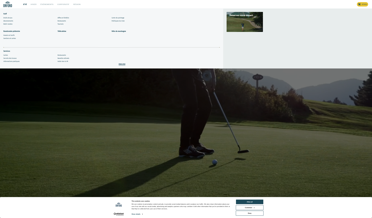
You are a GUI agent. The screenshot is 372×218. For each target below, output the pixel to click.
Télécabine (62, 31)
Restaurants (62, 21)
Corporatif (63, 4)
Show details (136, 214)
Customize (248, 207)
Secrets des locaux (10, 58)
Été (25, 4)
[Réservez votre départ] (258, 25)
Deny (249, 213)
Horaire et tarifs (9, 35)
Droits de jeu (7, 18)
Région (77, 4)
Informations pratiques (11, 61)
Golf (5, 14)
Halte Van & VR (63, 61)
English (122, 64)
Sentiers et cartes (9, 38)
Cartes (5, 55)
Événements (46, 4)
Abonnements (8, 21)
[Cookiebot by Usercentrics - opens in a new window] (118, 214)
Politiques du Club (118, 21)
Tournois (60, 24)
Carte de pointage (118, 18)
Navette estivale (63, 58)
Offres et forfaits (63, 18)
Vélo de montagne (119, 31)
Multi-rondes (7, 24)
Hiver (34, 4)
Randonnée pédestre (11, 31)
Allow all (250, 202)
